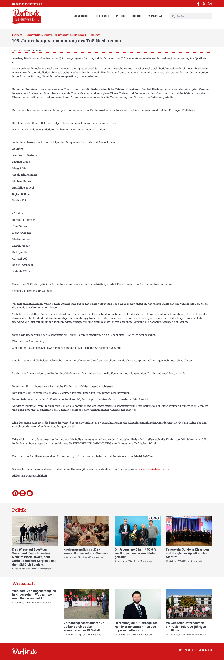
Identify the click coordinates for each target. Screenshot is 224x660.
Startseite (81, 16)
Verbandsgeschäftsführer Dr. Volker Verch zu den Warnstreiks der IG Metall (84, 626)
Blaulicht (102, 16)
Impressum (205, 650)
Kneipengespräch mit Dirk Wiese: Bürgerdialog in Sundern (86, 551)
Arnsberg (48, 35)
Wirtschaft (156, 16)
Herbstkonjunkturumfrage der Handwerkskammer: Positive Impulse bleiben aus (136, 626)
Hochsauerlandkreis (33, 35)
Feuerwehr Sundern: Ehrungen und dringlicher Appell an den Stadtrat (187, 553)
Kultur (136, 16)
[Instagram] (210, 4)
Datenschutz (187, 650)
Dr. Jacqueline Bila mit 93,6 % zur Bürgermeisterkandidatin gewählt (135, 553)
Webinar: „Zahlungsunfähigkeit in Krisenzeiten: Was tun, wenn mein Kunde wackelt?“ (34, 594)
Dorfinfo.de (17, 35)
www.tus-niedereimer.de (153, 469)
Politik (120, 16)
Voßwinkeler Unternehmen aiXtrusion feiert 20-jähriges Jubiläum (186, 626)
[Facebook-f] (198, 4)
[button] (15, 493)
